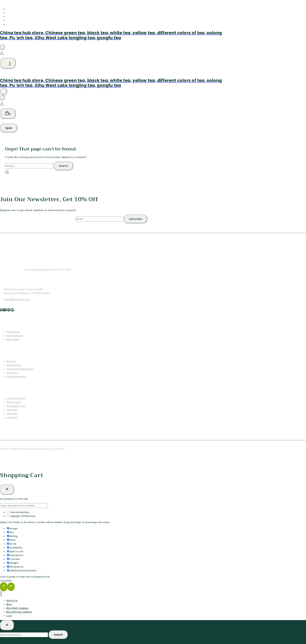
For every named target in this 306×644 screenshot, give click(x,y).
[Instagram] (9, 309)
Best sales (12, 339)
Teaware (11, 409)
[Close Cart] (7, 489)
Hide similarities (19, 512)
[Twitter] (5, 309)
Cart (9, 24)
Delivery (11, 361)
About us (12, 372)
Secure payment (16, 376)
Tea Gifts (12, 413)
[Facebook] (1, 309)
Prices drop (13, 331)
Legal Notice (13, 365)
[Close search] (7, 625)
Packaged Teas (15, 406)
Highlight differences (22, 516)
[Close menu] (1, 593)
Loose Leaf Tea (15, 398)
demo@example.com (17, 299)
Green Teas (13, 402)
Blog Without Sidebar (20, 20)
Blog (9, 13)
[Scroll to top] (3, 586)
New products (14, 335)
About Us (12, 9)
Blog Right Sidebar (18, 16)
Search (58, 635)
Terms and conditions (19, 369)
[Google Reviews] (12, 309)
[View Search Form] (2, 47)
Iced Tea (11, 417)
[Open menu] (3, 91)
